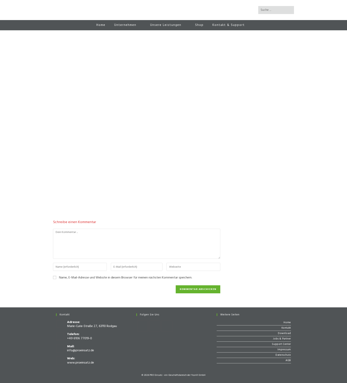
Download (284, 333)
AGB (288, 360)
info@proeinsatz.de (80, 350)
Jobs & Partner (282, 339)
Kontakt (286, 328)
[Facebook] (142, 326)
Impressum (284, 349)
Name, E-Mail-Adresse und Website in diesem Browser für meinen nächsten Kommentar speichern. (125, 277)
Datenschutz (283, 355)
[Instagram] (154, 326)
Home (287, 322)
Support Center (281, 344)
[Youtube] (166, 326)
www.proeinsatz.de (80, 362)
